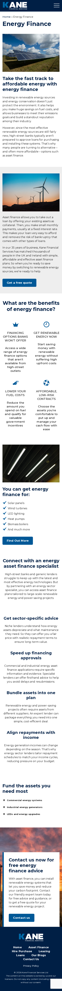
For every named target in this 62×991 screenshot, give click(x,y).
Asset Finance (38, 947)
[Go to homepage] (14, 6)
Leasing (44, 951)
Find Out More (18, 540)
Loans (20, 955)
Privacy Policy (31, 965)
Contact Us (31, 959)
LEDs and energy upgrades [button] (23, 814)
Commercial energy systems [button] (24, 800)
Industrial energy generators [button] (24, 807)
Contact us (21, 917)
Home (6, 16)
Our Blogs (38, 955)
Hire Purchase (22, 951)
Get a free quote (19, 282)
